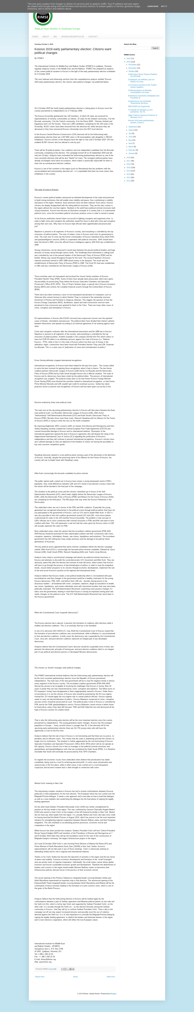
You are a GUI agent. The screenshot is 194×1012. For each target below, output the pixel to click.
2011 (129, 181)
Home (75, 977)
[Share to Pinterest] (73, 969)
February (132, 150)
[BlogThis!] (65, 969)
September (133, 127)
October (132, 71)
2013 (129, 174)
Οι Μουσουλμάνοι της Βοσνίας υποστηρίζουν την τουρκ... (140, 91)
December (133, 65)
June (131, 137)
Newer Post (39, 977)
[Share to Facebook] (70, 969)
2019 (129, 62)
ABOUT (45, 36)
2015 (129, 168)
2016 (129, 164)
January (132, 153)
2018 (129, 158)
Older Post (111, 977)
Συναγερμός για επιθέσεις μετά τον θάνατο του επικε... (141, 81)
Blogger (113, 994)
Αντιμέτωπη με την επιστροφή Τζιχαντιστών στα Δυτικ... (139, 102)
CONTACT (93, 36)
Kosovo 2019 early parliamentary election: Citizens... (141, 121)
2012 (129, 177)
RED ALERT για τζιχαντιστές (139, 106)
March (131, 147)
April (131, 143)
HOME (35, 36)
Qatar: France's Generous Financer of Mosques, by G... (142, 116)
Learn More (152, 6)
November (133, 68)
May (130, 140)
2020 (129, 59)
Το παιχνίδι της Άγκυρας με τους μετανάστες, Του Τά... (140, 111)
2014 (129, 171)
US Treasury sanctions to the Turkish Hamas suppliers (142, 86)
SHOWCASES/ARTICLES (72, 36)
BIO (55, 36)
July (130, 133)
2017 (129, 161)
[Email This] (62, 969)
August (131, 130)
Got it (164, 6)
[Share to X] (67, 969)
